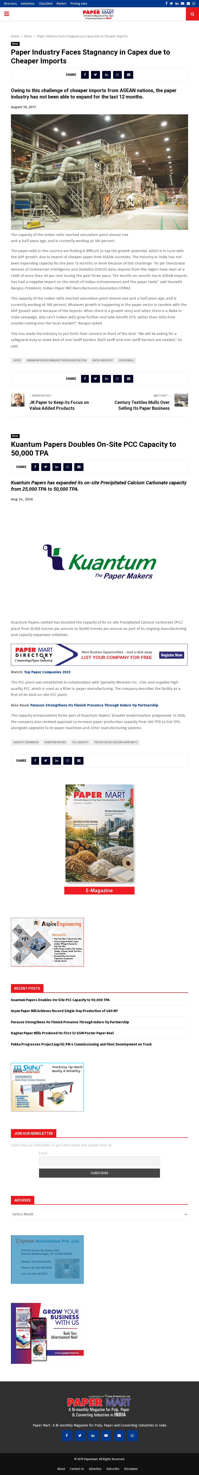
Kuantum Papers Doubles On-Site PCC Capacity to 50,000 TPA (60, 1000)
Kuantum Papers (55, 742)
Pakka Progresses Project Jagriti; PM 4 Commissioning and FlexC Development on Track (81, 1044)
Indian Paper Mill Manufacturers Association (56, 360)
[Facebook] (66, 1435)
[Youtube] (106, 1435)
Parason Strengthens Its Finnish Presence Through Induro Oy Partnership (94, 705)
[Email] (119, 1435)
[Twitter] (80, 1435)
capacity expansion (25, 742)
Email (43, 1153)
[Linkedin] (93, 1435)
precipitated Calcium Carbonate (115, 742)
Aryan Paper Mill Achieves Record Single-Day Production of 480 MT (64, 1011)
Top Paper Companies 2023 (47, 672)
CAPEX (17, 360)
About (61, 1469)
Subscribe (112, 1469)
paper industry (102, 360)
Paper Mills (126, 360)
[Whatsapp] (132, 1435)
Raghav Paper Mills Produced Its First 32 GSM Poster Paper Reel (62, 1033)
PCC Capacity (80, 742)
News (15, 43)
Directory (10, 3)
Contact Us (77, 1469)
